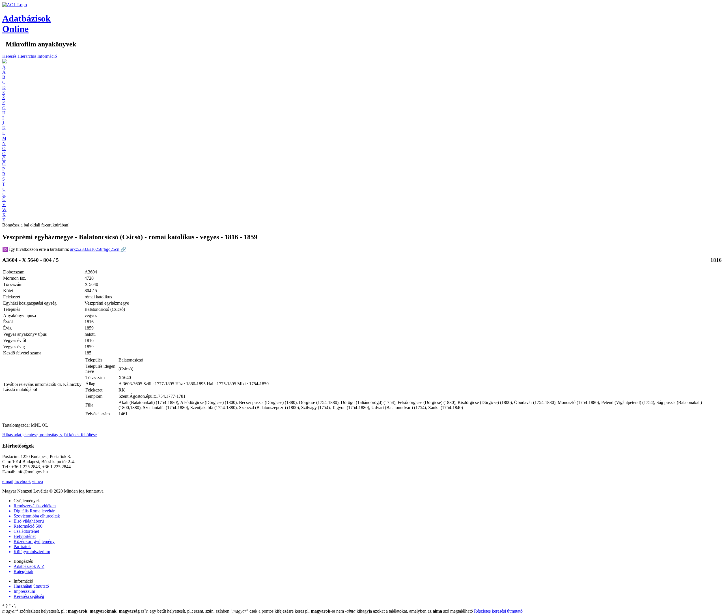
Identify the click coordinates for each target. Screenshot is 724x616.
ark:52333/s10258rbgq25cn (98, 249)
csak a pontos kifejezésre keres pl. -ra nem (287, 611)
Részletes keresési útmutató (498, 611)
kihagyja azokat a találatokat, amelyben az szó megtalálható (409, 611)
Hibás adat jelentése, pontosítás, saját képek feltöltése (49, 434)
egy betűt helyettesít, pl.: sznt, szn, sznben (185, 611)
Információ (47, 56)
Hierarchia (27, 56)
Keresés (9, 56)
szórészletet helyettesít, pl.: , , (71, 611)
